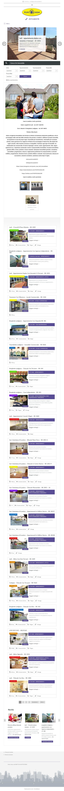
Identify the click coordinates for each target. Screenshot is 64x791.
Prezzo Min (49, 67)
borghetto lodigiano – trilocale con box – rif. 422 (24, 606)
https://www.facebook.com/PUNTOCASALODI (32, 170)
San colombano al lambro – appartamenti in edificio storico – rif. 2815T (32, 511)
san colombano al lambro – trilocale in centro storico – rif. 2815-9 (30, 464)
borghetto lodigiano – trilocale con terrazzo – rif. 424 (26, 368)
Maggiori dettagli (33, 240)
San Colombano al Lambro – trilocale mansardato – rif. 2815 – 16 (29, 487)
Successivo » (35, 702)
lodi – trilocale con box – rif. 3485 (20, 678)
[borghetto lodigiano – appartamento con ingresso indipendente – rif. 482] (49, 718)
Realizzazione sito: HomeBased (32, 789)
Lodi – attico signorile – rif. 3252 (19, 654)
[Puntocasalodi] (32, 12)
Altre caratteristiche (12, 80)
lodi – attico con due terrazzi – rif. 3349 (22, 559)
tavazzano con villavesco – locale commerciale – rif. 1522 (27, 297)
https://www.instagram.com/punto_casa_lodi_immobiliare (32, 166)
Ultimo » (42, 702)
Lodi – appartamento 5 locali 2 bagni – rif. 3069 (24, 416)
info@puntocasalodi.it (36, 1)
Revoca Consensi (9, 754)
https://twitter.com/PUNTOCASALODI (32, 173)
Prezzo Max (9, 73)
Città (7, 67)
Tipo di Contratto (24, 67)
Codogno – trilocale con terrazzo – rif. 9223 (23, 583)
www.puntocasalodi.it (32, 159)
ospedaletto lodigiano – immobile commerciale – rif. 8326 (27, 345)
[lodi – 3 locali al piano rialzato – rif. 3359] (32, 718)
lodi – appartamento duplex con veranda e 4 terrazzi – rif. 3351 (29, 273)
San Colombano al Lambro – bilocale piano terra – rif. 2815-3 (28, 440)
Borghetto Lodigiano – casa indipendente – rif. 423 (25, 392)
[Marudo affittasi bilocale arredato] (15, 718)
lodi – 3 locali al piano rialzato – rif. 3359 (22, 227)
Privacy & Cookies (9, 752)
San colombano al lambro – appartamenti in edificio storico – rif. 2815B (32, 535)
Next (60, 44)
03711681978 (34, 19)
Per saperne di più (17, 734)
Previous (4, 44)
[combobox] (12, 70)
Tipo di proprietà (37, 67)
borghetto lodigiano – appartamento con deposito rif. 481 (27, 321)
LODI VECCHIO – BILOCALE (18, 630)
